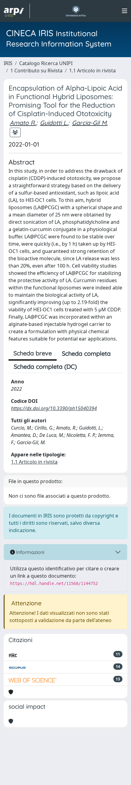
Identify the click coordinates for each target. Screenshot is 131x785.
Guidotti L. (54, 122)
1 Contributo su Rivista (36, 70)
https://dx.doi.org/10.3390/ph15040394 (54, 408)
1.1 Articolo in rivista (92, 70)
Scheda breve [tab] (32, 353)
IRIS (8, 63)
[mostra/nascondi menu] (124, 11)
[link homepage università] (75, 11)
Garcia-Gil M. (90, 122)
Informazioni (29, 552)
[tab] (87, 366)
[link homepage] (17, 11)
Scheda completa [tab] (86, 353)
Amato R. (23, 122)
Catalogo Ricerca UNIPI (46, 63)
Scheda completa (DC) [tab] (45, 366)
